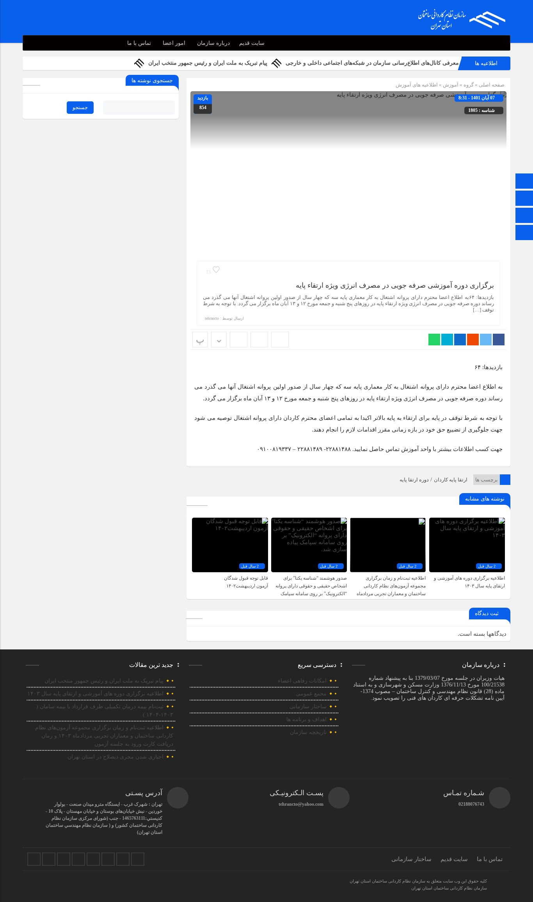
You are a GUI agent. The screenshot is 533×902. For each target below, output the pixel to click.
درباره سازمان (213, 43)
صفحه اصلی (491, 85)
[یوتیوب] (123, 859)
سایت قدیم (252, 43)
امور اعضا (174, 43)
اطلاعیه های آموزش (417, 85)
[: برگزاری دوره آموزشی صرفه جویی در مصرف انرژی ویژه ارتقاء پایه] (259, 339)
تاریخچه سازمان (308, 732)
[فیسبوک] (34, 859)
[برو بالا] (525, 232)
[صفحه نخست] (524, 181)
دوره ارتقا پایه (414, 480)
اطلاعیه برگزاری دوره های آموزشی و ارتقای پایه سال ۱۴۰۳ (95, 694)
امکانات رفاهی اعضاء (302, 681)
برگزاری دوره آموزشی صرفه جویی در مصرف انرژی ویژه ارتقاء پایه (395, 285)
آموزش (450, 85)
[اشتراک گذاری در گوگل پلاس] (473, 339)
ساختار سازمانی (308, 706)
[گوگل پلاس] (93, 859)
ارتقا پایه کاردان (450, 480)
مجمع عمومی (311, 694)
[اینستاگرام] (524, 216)
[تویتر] (48, 859)
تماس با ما (139, 43)
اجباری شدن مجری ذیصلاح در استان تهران (115, 757)
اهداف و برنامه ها (306, 719)
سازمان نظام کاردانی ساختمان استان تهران (449, 888)
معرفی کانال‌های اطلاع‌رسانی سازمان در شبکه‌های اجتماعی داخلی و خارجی (372, 63)
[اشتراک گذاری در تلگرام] (447, 339)
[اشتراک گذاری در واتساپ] (434, 339)
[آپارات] (108, 859)
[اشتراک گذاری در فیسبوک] (499, 339)
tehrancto (212, 318)
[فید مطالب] (137, 859)
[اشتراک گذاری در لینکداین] (460, 339)
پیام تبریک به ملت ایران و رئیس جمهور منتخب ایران (207, 63)
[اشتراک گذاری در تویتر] (486, 339)
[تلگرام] (524, 199)
